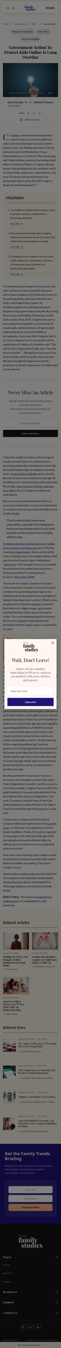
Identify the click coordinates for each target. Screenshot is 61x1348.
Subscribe (30, 702)
